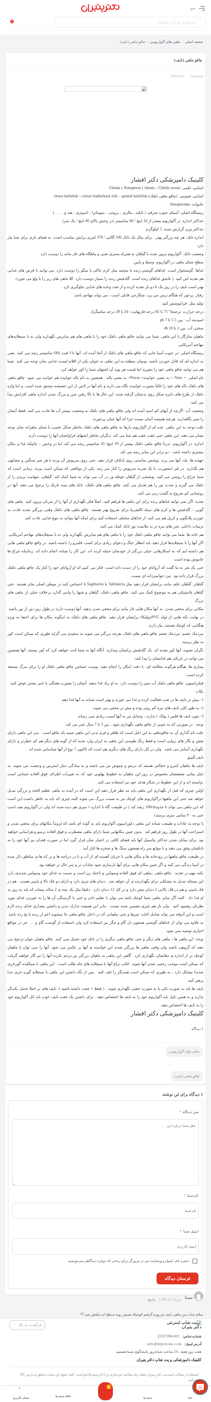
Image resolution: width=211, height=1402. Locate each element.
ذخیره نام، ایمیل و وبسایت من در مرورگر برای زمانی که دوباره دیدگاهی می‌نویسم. (128, 1261)
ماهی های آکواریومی (165, 42)
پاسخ (151, 1299)
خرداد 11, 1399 (170, 1299)
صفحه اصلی (194, 42)
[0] (105, 1396)
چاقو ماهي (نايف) (187, 1076)
